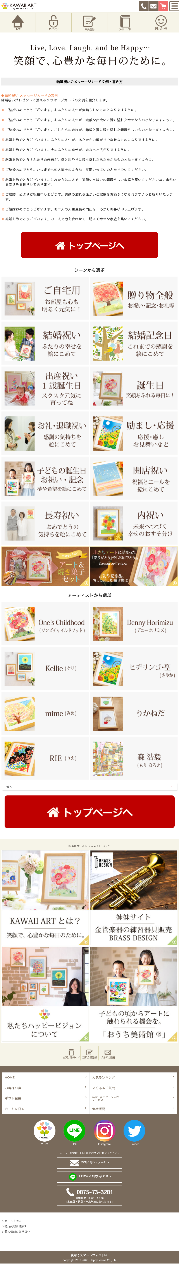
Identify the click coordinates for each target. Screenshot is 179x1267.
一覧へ (7, 787)
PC (106, 1255)
